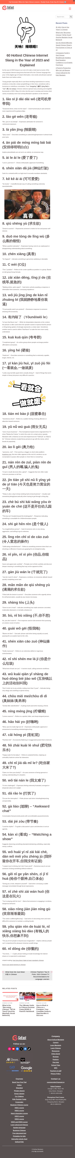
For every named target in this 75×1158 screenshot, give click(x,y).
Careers (55, 1042)
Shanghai (19, 1088)
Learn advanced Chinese (19, 1125)
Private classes (19, 1091)
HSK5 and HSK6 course (19, 1122)
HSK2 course (19, 1110)
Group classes (19, 1093)
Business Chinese (19, 1130)
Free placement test (19, 1133)
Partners (56, 1059)
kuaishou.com (6, 454)
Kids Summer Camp (19, 1099)
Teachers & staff (55, 1071)
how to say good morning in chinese (14, 964)
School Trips (55, 1065)
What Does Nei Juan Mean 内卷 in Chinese (15, 973)
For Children (19, 1096)
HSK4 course (19, 1119)
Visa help (55, 1062)
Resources (55, 1051)
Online (19, 1085)
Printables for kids (19, 1136)
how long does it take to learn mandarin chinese (28, 960)
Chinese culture (7, 1003)
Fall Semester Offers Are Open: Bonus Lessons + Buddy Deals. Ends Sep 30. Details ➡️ (37, 2)
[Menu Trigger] (70, 8)
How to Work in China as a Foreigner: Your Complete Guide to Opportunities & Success (43, 1010)
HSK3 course (19, 1116)
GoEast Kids (19, 1142)
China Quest (55, 1054)
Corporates (19, 1102)
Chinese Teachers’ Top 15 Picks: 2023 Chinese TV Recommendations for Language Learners (40, 975)
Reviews (56, 1057)
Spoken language (19, 1127)
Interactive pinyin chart (19, 1139)
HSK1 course (19, 1108)
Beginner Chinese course (19, 1105)
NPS (55, 1068)
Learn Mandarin (55, 1045)
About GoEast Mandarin (55, 1039)
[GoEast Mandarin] (8, 8)
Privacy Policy (56, 1074)
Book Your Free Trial (19, 1082)
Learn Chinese (56, 1048)
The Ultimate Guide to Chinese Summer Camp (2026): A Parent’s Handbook (27, 1008)
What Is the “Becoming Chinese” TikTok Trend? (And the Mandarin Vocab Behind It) (8, 1010)
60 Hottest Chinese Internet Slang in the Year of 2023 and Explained (27, 60)
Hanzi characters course (19, 1113)
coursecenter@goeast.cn (55, 1082)
